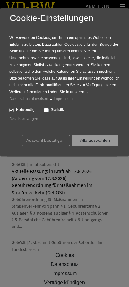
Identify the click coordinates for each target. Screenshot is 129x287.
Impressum (63, 99)
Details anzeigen (23, 119)
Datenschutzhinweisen (28, 99)
